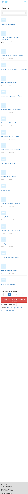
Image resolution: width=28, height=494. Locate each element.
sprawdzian (3, 308)
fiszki (8, 307)
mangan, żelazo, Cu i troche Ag (10, 230)
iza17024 (10, 166)
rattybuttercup (11, 273)
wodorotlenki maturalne (8, 24)
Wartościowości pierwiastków (10, 136)
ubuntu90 (10, 125)
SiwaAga (10, 233)
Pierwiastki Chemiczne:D (9, 163)
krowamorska (11, 206)
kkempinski (11, 45)
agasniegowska (12, 139)
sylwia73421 (11, 192)
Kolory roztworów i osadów (9, 270)
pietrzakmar (11, 112)
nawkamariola (11, 26)
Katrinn (10, 98)
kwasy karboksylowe (7, 217)
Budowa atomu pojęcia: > (9, 176)
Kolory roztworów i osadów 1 (10, 82)
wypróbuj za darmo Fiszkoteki (14, 300)
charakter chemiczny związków (10, 203)
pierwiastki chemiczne (20, 307)
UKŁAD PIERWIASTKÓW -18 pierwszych (14, 69)
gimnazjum (12, 307)
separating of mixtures (8, 284)
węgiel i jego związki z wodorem (11, 109)
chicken (10, 260)
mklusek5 (10, 286)
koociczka (10, 85)
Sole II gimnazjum (6, 244)
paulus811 (11, 58)
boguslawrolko (11, 219)
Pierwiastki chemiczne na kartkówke (12, 56)
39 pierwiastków (6, 190)
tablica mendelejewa (11, 308)
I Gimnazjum (12, 310)
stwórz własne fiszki (9, 304)
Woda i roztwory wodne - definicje (11, 96)
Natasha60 (11, 246)
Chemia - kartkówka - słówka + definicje (13, 123)
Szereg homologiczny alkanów (10, 257)
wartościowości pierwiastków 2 (10, 150)
